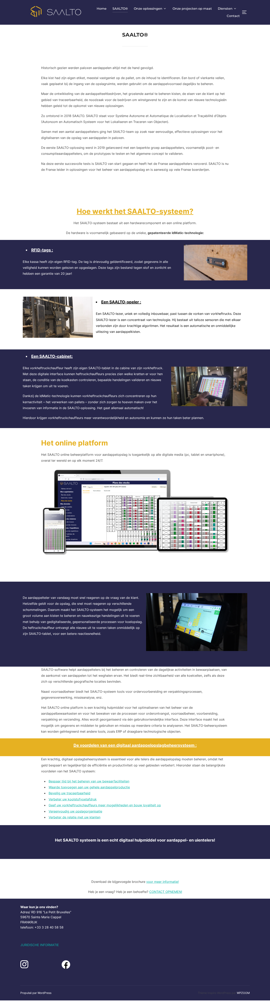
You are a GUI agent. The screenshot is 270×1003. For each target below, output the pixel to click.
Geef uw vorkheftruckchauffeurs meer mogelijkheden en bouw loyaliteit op (105, 805)
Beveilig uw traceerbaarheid (69, 793)
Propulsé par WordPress (35, 993)
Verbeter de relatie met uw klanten (74, 817)
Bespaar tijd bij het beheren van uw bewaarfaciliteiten (89, 781)
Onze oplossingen (148, 8)
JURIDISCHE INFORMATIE (39, 945)
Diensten (225, 8)
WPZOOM (243, 993)
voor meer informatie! (162, 882)
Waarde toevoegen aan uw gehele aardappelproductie (89, 787)
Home (102, 8)
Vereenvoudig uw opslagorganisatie (75, 811)
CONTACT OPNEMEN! (165, 892)
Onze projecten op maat (192, 8)
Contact (233, 16)
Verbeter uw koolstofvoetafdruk (73, 799)
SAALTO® (120, 8)
